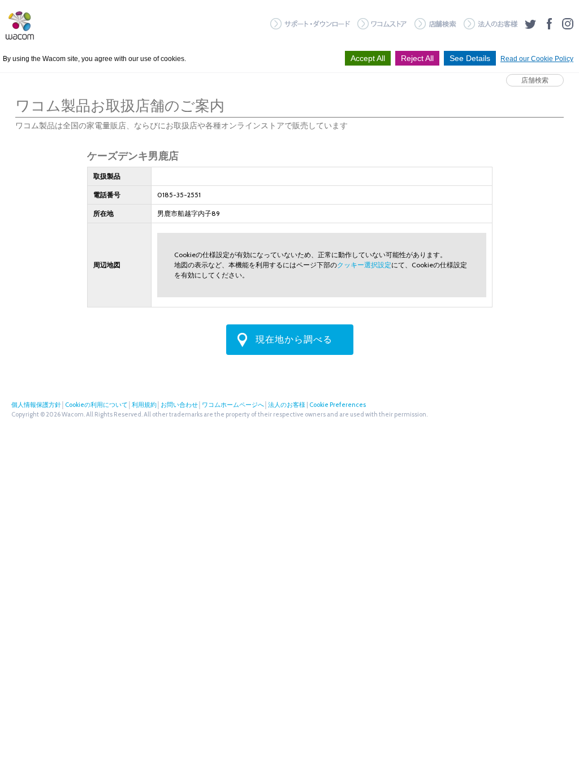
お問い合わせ (179, 405)
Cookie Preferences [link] (337, 405)
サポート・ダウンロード (310, 23)
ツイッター (530, 23)
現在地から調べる (294, 339)
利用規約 (144, 405)
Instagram (567, 23)
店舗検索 (435, 23)
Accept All (368, 58)
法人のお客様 (490, 23)
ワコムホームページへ (233, 405)
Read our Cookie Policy (536, 59)
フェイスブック (549, 23)
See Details (470, 58)
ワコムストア (382, 23)
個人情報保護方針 (36, 405)
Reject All (417, 58)
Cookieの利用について (96, 405)
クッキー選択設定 (364, 265)
